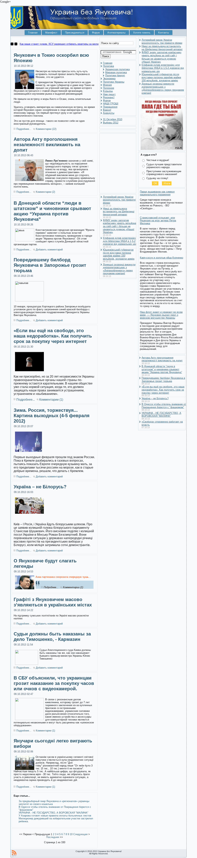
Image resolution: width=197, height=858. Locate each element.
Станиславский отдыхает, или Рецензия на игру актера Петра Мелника (158, 220)
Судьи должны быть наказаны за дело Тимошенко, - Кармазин (52, 636)
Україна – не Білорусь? (40, 486)
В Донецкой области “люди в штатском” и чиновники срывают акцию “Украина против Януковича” (52, 211)
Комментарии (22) (46, 129)
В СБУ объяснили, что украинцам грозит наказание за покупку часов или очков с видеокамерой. (54, 683)
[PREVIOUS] (12, 44)
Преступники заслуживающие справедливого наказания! (163, 173)
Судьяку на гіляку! (157, 178)
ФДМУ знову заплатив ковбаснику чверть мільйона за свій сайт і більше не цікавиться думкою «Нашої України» (119, 226)
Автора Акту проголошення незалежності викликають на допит (47, 145)
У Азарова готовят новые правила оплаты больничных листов (55, 815)
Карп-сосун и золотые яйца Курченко (161, 257)
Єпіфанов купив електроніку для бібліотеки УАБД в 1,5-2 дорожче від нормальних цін (119, 241)
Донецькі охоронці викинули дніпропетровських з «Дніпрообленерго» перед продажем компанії (119, 269)
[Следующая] (15, 44)
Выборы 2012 (110, 122)
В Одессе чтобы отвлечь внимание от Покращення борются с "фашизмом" (164, 406)
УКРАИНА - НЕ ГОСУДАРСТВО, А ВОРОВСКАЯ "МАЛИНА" (53, 812)
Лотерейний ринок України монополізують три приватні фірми (119, 199)
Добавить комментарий (49, 249)
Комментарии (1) (51, 399)
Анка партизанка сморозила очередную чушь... (63, 576)
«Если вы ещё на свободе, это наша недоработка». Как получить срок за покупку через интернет (53, 336)
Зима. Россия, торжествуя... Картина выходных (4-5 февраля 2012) (51, 416)
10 (71, 834)
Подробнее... (23, 129)
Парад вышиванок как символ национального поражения (157, 193)
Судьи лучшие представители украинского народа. (164, 166)
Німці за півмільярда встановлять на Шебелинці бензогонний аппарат (118, 211)
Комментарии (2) (45, 191)
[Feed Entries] (14, 853)
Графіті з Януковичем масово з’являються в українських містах (53, 602)
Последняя (52, 837)
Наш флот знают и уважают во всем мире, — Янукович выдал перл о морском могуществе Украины (161, 315)
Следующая (80, 834)
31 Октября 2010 (112, 119)
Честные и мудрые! (157, 160)
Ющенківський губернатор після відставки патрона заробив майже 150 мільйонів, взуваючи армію (118, 254)
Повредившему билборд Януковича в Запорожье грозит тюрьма (50, 265)
